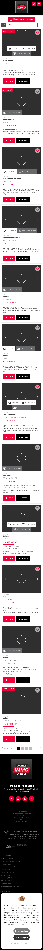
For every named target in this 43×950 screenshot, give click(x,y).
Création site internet (22, 845)
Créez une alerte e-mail (24, 19)
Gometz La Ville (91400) (8, 872)
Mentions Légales (21, 811)
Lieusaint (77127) (6, 856)
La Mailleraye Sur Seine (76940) (11, 886)
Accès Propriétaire (21, 821)
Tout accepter (21, 937)
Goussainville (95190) (7, 889)
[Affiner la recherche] (34, 4)
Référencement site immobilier (24, 847)
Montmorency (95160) (8, 867)
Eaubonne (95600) (7, 858)
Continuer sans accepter (22, 943)
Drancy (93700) (6, 869)
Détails (10, 81)
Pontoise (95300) (6, 864)
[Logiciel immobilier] (10, 845)
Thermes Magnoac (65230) (9, 883)
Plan (21, 819)
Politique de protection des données (21, 813)
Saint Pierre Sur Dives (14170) (10, 861)
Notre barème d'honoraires (21, 817)
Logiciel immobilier (21, 844)
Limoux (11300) (5, 875)
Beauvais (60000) (6, 880)
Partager (24, 81)
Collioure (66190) (6, 878)
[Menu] (39, 4)
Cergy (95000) (5, 891)
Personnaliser (21, 931)
